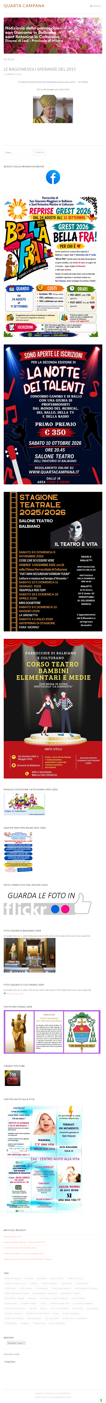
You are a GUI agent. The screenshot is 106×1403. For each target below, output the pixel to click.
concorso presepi (61, 1288)
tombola (25, 1323)
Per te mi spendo (60, 1308)
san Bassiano (34, 1318)
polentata (77, 1308)
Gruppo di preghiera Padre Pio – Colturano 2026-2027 (25, 1242)
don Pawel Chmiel (14, 1298)
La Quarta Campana (82, 1303)
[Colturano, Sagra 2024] (14, 994)
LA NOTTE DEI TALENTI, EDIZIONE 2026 (20, 1248)
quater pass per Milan (37, 1313)
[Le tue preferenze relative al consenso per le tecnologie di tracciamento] (101, 1400)
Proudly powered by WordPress (53, 1393)
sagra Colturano (14, 1318)
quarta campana (13, 1313)
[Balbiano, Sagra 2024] (29, 972)
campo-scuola (75, 1278)
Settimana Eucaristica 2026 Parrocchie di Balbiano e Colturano (28, 1259)
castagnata (82, 1283)
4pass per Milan (13, 1278)
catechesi (10, 1288)
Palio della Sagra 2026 (12, 1236)
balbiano (42, 1278)
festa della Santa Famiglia (54, 1298)
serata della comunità (75, 1318)
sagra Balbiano (71, 1313)
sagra (56, 1313)
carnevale (66, 1283)
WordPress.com (62, 1397)
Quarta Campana (24, 5)
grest (43, 1303)
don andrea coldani (86, 1288)
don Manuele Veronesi (45, 1293)
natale (43, 1308)
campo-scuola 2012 (15, 1283)
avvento (29, 1278)
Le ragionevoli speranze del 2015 (40, 69)
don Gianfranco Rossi (17, 1293)
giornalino (11, 1303)
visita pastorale (57, 1323)
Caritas (34, 1283)
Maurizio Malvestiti (15, 1308)
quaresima (92, 1308)
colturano (42, 1288)
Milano (33, 1308)
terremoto (11, 1323)
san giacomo (52, 1318)
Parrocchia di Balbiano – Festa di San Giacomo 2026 (24, 1253)
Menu (97, 6)
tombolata (39, 1323)
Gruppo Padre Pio (59, 1303)
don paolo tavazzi (70, 1293)
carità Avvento (49, 1283)
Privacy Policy (10, 1362)
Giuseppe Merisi (29, 1303)
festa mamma (78, 1298)
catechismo (25, 1288)
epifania (32, 1298)
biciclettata (56, 1278)
